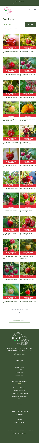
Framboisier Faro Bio (27, 279)
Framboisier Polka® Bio (28, 165)
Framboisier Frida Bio (10, 279)
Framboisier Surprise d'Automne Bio (10, 119)
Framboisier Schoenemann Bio (25, 143)
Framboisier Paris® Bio (10, 188)
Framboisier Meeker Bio (28, 188)
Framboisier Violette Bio (11, 74)
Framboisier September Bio (10, 143)
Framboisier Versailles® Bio (28, 75)
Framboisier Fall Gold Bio (10, 302)
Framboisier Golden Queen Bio (26, 257)
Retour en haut (18, 320)
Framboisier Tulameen (10, 97)
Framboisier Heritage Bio (10, 257)
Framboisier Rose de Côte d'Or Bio (9, 166)
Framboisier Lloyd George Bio (26, 234)
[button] (30, 10)
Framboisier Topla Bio (27, 97)
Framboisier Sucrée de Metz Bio (27, 119)
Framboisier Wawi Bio (27, 51)
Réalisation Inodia (19, 433)
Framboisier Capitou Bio (28, 301)
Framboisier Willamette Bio (10, 52)
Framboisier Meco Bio (10, 210)
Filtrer (30, 24)
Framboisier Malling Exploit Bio (9, 234)
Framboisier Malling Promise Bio (26, 210)
